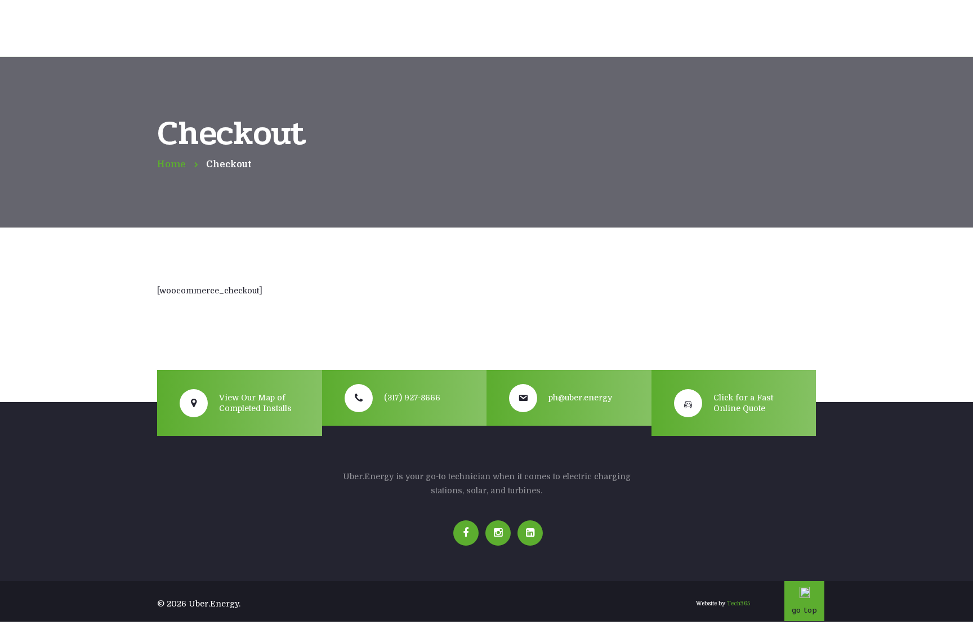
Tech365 (738, 603)
